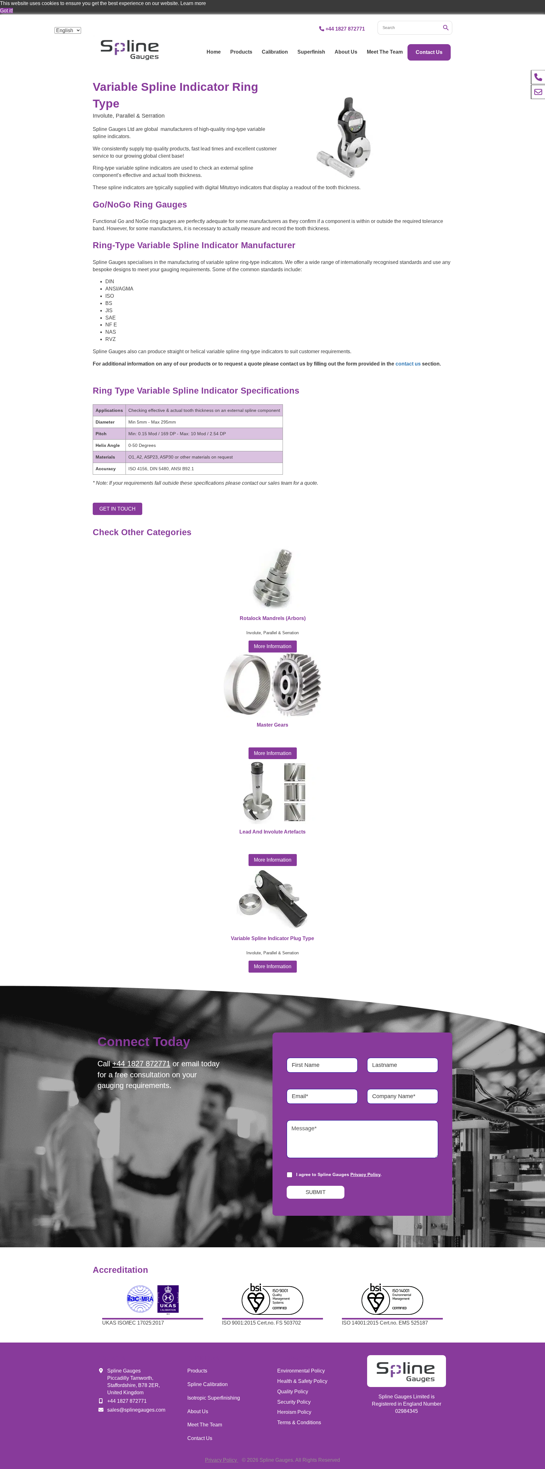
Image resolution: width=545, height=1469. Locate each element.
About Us (346, 52)
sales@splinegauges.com (136, 1410)
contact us (408, 363)
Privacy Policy (365, 1174)
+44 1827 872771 (345, 29)
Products (241, 52)
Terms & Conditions (299, 1422)
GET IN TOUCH (117, 509)
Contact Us (429, 52)
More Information (272, 646)
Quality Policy (292, 1391)
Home (214, 52)
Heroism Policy (294, 1412)
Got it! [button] (6, 10)
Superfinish (311, 52)
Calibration (275, 52)
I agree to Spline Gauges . (339, 1174)
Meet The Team (385, 52)
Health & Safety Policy (302, 1381)
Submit (315, 1192)
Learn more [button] (193, 3)
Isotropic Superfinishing (213, 1398)
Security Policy (294, 1402)
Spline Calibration (207, 1384)
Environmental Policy (301, 1370)
